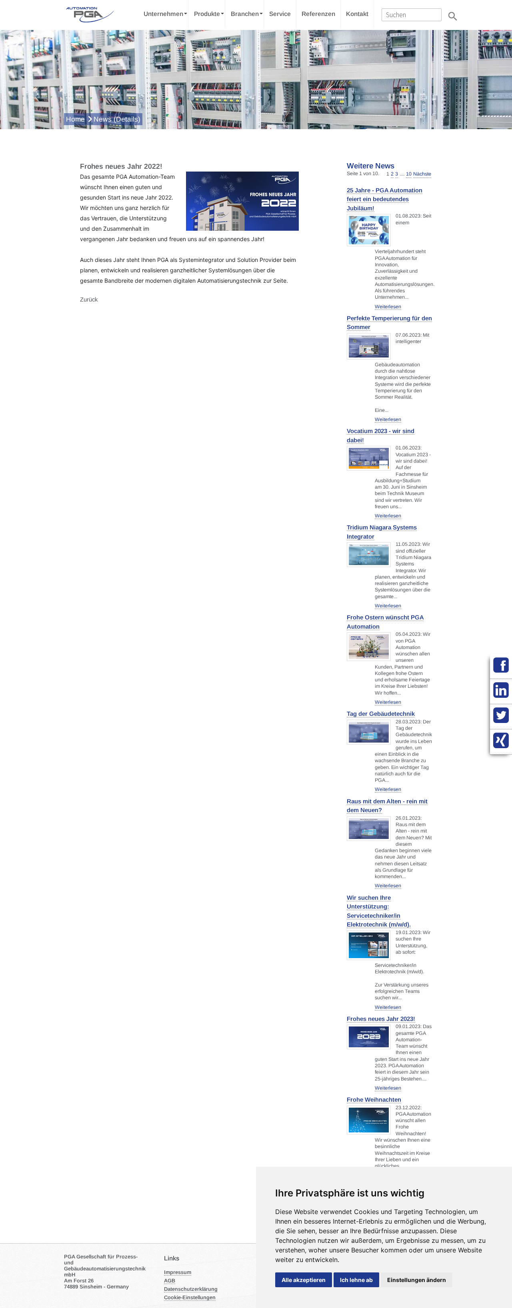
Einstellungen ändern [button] (416, 1279)
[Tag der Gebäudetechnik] (369, 732)
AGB (169, 1281)
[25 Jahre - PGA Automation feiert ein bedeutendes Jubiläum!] (369, 230)
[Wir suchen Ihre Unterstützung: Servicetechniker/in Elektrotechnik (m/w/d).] (369, 945)
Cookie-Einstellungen (190, 1297)
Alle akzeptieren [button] (304, 1279)
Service (280, 13)
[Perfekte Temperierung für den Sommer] (369, 346)
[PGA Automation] (89, 14)
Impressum (177, 1272)
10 (409, 174)
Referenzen (318, 13)
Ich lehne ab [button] (356, 1279)
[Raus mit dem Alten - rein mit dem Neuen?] (369, 828)
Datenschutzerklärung (191, 1289)
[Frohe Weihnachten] (369, 1120)
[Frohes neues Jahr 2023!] (369, 1036)
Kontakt (357, 13)
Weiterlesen (388, 307)
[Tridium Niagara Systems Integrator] (369, 554)
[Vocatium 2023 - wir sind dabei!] (369, 458)
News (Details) (117, 119)
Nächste (422, 174)
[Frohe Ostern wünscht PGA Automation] (369, 646)
